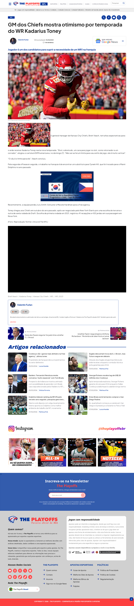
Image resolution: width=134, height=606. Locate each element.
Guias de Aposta (79, 570)
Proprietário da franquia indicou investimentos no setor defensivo (47, 361)
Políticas (102, 564)
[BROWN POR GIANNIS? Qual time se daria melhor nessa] (52, 452)
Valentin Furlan (23, 40)
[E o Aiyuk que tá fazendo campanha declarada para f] (22, 452)
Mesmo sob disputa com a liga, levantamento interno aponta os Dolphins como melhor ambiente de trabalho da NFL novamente (47, 405)
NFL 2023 (59, 296)
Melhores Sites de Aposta (83, 575)
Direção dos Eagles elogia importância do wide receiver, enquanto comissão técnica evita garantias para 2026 (106, 362)
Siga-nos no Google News (56, 584)
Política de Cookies (107, 575)
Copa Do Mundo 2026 (100, 4)
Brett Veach (12, 296)
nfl (11, 17)
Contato (49, 575)
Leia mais (13, 322)
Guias (87, 4)
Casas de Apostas (75, 4)
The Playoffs (50, 564)
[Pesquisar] (124, 3)
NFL (51, 296)
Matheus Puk (103, 368)
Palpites (63, 4)
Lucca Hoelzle (44, 366)
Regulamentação (107, 579)
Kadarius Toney (25, 296)
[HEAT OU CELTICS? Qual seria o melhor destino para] (82, 452)
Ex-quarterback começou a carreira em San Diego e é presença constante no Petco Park (107, 404)
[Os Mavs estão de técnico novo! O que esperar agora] (112, 452)
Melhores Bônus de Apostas (81, 580)
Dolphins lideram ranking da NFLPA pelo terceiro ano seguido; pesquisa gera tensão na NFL (47, 399)
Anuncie (49, 579)
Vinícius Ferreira (44, 390)
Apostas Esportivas (81, 564)
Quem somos (51, 570)
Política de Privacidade (109, 570)
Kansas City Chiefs (40, 296)
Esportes (53, 4)
